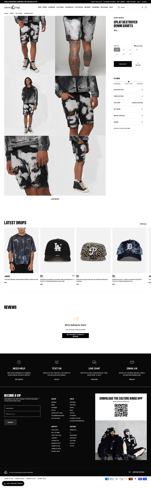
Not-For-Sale (55, 418)
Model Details (119, 116)
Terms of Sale (56, 448)
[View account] (142, 7)
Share (116, 122)
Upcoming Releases (57, 415)
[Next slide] (147, 250)
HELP (139, 1)
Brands (87, 7)
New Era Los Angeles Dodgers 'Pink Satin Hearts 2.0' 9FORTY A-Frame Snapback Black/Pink (57, 280)
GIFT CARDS (121, 1)
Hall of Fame (55, 432)
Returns (73, 402)
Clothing (60, 7)
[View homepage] (12, 7)
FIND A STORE (131, 1)
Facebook (73, 430)
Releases (104, 7)
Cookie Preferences (77, 421)
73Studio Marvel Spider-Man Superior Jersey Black (21, 279)
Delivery (128, 103)
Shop (53, 399)
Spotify (72, 443)
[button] (146, 7)
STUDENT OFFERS (109, 1)
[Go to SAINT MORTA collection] (119, 18)
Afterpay (73, 415)
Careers (54, 438)
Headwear (69, 7)
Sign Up (10, 422)
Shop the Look (56, 435)
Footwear (79, 7)
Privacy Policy (56, 443)
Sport (53, 410)
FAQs (71, 410)
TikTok (72, 446)
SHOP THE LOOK (96, 1)
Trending (95, 7)
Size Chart (139, 46)
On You (72, 413)
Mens (45, 7)
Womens (51, 7)
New (39, 7)
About (54, 426)
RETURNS (117, 109)
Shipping (73, 405)
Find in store (118, 96)
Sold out (122, 64)
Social (73, 426)
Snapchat (73, 438)
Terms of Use (55, 446)
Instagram (73, 435)
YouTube (73, 440)
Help (72, 399)
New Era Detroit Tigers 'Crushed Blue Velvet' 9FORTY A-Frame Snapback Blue (127, 280)
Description (119, 90)
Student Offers (75, 418)
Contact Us (55, 440)
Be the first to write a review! (75, 335)
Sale (111, 7)
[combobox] (127, 7)
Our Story (54, 430)
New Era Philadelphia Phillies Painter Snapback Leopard (92, 280)
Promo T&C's (55, 451)
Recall (72, 407)
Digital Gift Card (57, 413)
